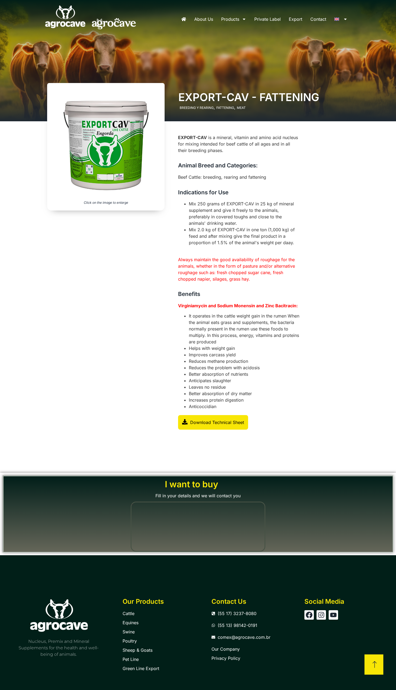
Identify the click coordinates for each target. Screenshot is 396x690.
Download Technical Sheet (217, 422)
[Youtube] (333, 615)
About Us (203, 19)
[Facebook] (309, 615)
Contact (318, 19)
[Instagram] (321, 615)
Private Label (267, 19)
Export (295, 19)
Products (230, 19)
